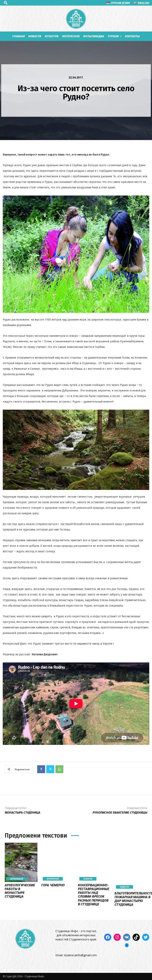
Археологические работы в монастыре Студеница (20, 891)
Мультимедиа (93, 36)
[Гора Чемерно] (57, 862)
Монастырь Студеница (22, 812)
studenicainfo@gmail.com (80, 955)
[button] (6, 2)
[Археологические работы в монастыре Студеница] (21, 862)
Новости (34, 36)
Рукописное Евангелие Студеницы (120, 812)
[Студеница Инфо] (76, 19)
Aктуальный (16, 878)
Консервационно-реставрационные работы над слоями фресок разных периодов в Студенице (93, 894)
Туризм (113, 36)
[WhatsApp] (59, 769)
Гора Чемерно (53, 885)
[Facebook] (41, 769)
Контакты (132, 36)
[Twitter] (50, 769)
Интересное (71, 36)
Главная (18, 36)
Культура (52, 36)
